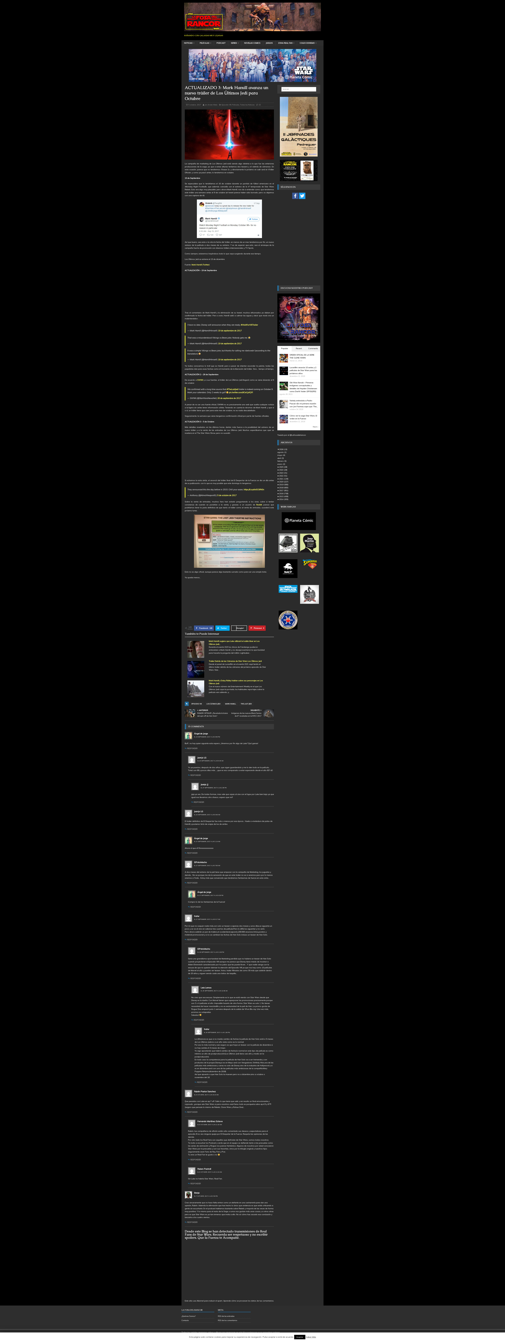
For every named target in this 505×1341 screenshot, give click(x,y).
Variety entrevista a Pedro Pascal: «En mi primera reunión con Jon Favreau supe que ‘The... (304, 403)
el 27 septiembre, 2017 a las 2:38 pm (214, 788)
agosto (281, 452)
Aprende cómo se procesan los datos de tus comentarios (248, 1301)
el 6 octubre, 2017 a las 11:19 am (209, 1124)
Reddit (259, 505)
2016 (283, 493)
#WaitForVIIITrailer (249, 325)
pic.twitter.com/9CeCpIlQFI (241, 392)
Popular (284, 348)
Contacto (185, 1320)
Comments (313, 348)
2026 (283, 449)
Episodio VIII (226, 105)
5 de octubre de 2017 (227, 495)
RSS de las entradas (226, 1316)
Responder (192, 748)
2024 (283, 470)
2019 (283, 484)
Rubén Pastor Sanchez (205, 1091)
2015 (283, 496)
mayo (281, 455)
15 (260, 105)
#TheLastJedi (233, 389)
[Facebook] (295, 196)
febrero (281, 461)
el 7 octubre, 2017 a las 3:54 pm (206, 1196)
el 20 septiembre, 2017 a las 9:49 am (210, 761)
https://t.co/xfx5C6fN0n (254, 489)
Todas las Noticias (247, 105)
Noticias (188, 43)
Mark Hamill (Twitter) (200, 265)
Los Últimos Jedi (213, 704)
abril (280, 458)
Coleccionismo (307, 43)
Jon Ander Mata (211, 105)
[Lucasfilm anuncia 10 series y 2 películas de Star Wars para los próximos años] (283, 373)
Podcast (221, 43)
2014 (283, 499)
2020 (283, 482)
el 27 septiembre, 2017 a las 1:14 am (207, 841)
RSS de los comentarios (227, 1320)
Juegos (269, 43)
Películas (204, 43)
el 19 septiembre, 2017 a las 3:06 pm (207, 737)
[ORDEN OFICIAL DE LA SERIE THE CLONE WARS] (283, 361)
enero (281, 464)
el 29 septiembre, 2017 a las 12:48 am (214, 991)
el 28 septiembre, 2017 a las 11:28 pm (210, 952)
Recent (299, 348)
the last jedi (246, 704)
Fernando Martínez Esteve (210, 1121)
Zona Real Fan (285, 43)
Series (234, 43)
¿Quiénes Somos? (188, 1316)
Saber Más (311, 1337)
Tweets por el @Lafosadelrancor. (291, 435)
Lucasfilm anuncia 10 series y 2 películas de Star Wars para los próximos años (303, 370)
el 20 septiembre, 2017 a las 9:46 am (207, 815)
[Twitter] (302, 196)
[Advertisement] (229, 292)
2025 (283, 467)
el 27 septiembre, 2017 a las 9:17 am (207, 919)
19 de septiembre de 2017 (230, 330)
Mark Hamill (230, 704)
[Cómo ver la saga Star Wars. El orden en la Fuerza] (283, 422)
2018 (283, 487)
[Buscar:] (298, 89)
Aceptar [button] (299, 1337)
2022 (283, 476)
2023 (283, 473)
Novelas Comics (252, 43)
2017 (283, 490)
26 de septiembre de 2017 (229, 398)
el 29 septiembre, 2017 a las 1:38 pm (217, 1032)
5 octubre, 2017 (194, 105)
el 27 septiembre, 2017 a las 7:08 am (207, 865)
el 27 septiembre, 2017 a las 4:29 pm (210, 895)
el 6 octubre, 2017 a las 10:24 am (206, 1095)
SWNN (200, 380)
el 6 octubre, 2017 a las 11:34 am (209, 1172)
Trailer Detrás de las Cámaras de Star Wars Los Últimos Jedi (235, 661)
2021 (283, 479)
